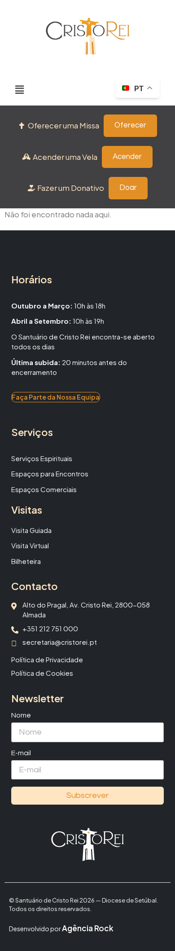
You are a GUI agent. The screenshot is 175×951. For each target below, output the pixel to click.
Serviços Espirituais (41, 458)
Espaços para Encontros (49, 473)
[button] (19, 89)
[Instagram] (94, 874)
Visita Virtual (30, 545)
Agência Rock (88, 928)
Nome (21, 715)
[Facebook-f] (81, 874)
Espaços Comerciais (44, 489)
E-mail (21, 753)
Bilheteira (26, 561)
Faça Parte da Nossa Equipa (56, 397)
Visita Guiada (31, 530)
